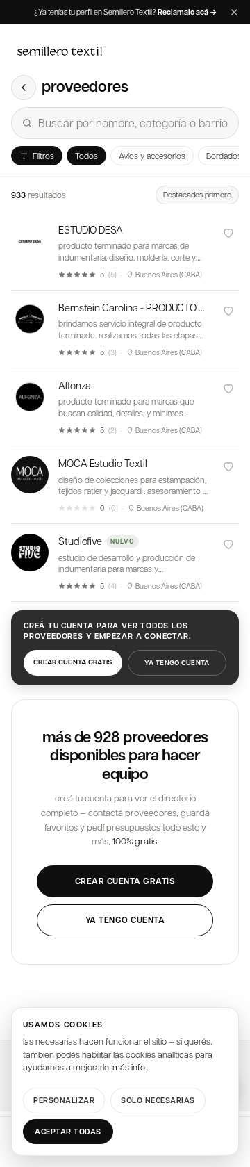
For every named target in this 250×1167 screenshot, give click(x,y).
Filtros (43, 155)
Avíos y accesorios (152, 155)
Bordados (224, 155)
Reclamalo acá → (187, 12)
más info (128, 1066)
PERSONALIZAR (63, 1100)
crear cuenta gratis (72, 662)
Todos (86, 155)
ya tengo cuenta (177, 662)
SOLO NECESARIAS (158, 1100)
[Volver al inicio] (23, 87)
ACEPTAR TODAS (68, 1131)
